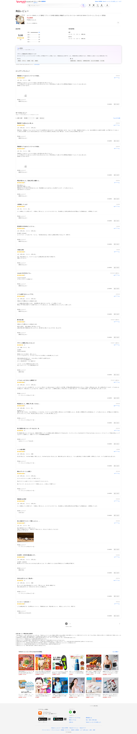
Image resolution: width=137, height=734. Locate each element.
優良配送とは (89, 717)
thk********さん (117, 77)
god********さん (117, 275)
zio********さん (117, 182)
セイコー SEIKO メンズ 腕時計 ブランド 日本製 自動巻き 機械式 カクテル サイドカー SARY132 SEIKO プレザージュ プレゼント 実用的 (66, 15)
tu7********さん (117, 501)
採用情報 (77, 730)
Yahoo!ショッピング (55, 727)
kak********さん (117, 344)
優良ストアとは (72, 719)
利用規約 (62, 730)
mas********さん (117, 580)
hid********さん (117, 251)
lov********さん (117, 523)
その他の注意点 (36, 64)
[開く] (25, 537)
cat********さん (117, 430)
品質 (37, 118)
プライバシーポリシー (46, 730)
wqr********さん (117, 451)
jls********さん (117, 603)
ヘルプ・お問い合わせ (84, 730)
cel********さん (117, 473)
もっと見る (115, 651)
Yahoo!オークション (73, 727)
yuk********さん (117, 296)
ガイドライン (67, 730)
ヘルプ (119, 1)
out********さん (117, 557)
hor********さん (117, 321)
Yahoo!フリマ (83, 727)
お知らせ (71, 722)
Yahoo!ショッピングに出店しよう (110, 1)
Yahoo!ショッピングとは (74, 717)
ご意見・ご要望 (92, 730)
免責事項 (72, 730)
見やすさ (42, 118)
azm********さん (117, 125)
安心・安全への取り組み (91, 719)
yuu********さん (117, 228)
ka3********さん (117, 382)
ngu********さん (117, 206)
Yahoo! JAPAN (98, 1)
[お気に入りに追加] (118, 22)
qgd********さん (117, 405)
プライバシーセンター (55, 730)
